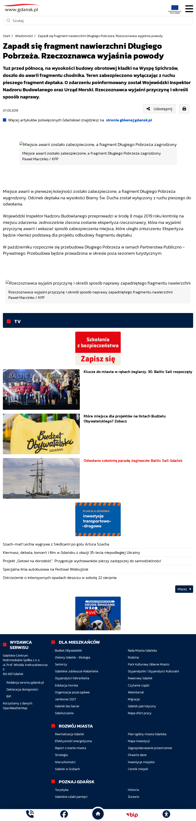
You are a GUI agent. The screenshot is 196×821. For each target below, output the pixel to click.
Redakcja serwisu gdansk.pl (25, 682)
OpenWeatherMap (15, 708)
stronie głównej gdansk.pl (129, 120)
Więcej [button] (182, 589)
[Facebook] (64, 814)
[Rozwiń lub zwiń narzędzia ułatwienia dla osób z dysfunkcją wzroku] (166, 815)
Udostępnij (163, 109)
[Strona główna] (30, 814)
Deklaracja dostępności (22, 689)
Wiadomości (24, 35)
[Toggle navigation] (189, 9)
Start (6, 35)
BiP (8, 696)
